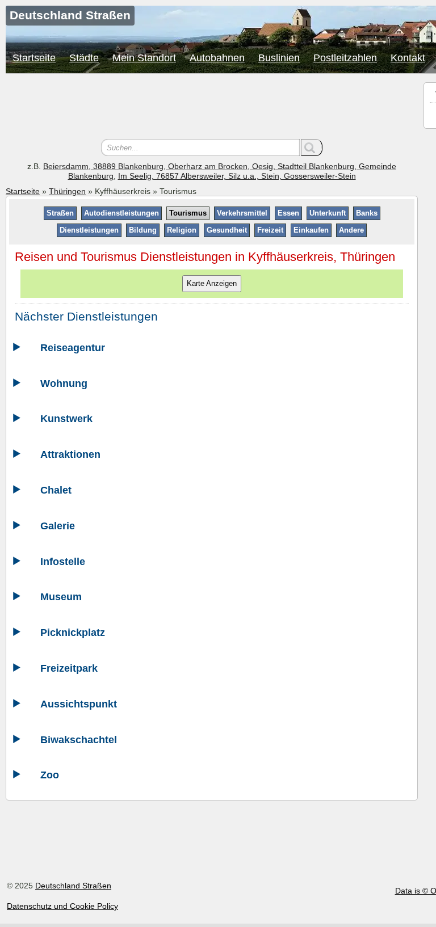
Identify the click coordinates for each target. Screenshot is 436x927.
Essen (288, 213)
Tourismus (188, 213)
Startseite (34, 58)
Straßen (60, 213)
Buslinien (279, 58)
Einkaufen (311, 230)
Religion (181, 230)
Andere (351, 230)
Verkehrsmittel (242, 213)
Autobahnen (217, 58)
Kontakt (408, 58)
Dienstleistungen (89, 230)
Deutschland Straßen (73, 885)
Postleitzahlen (345, 58)
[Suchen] (311, 147)
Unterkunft (327, 213)
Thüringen (67, 191)
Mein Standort (144, 58)
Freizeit (270, 230)
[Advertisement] (212, 107)
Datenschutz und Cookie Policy (62, 906)
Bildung (143, 230)
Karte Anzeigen (212, 283)
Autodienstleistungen (121, 213)
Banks (367, 213)
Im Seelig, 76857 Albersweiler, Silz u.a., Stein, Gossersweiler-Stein (237, 175)
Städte (84, 58)
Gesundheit (227, 230)
